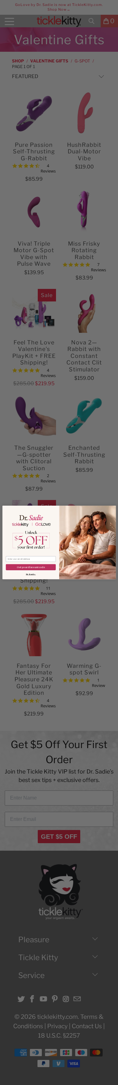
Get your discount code (30, 567)
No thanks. (31, 574)
